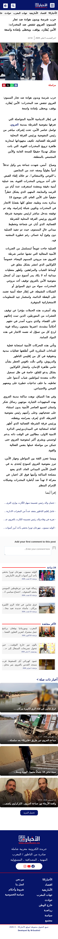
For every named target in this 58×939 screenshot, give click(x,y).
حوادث (8, 13)
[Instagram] (25, 866)
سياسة (48, 915)
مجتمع (48, 920)
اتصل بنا (20, 884)
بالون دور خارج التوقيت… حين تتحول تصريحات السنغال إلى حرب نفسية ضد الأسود (19, 648)
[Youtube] (29, 866)
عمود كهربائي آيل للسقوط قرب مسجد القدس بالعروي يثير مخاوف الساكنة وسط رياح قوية (19, 665)
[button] (16, 85)
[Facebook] (33, 866)
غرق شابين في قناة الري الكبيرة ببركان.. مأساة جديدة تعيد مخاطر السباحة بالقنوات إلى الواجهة (19, 608)
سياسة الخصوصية (14, 894)
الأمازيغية (33, 13)
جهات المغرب (20, 13)
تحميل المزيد (29, 813)
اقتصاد (43, 13)
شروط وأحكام (16, 889)
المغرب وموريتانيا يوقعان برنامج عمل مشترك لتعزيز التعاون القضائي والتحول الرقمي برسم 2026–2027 (19, 632)
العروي (15, 124)
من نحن (20, 879)
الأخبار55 (53, 13)
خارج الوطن (45, 905)
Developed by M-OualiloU (29, 930)
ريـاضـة (48, 910)
